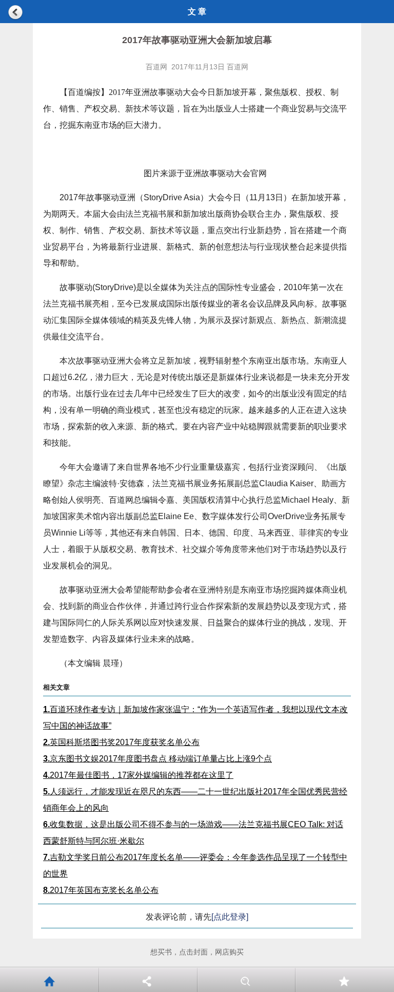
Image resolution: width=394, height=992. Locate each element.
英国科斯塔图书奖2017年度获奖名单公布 (121, 742)
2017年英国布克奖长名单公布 (101, 890)
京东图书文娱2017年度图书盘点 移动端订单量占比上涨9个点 (157, 758)
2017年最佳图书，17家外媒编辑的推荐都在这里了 (138, 775)
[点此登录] (229, 916)
